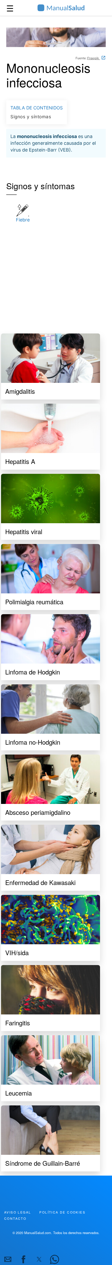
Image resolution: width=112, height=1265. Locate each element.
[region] (56, 276)
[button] (8, 1259)
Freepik (93, 58)
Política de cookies (62, 1212)
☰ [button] (10, 8)
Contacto (15, 1218)
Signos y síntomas (30, 116)
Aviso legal (17, 1212)
